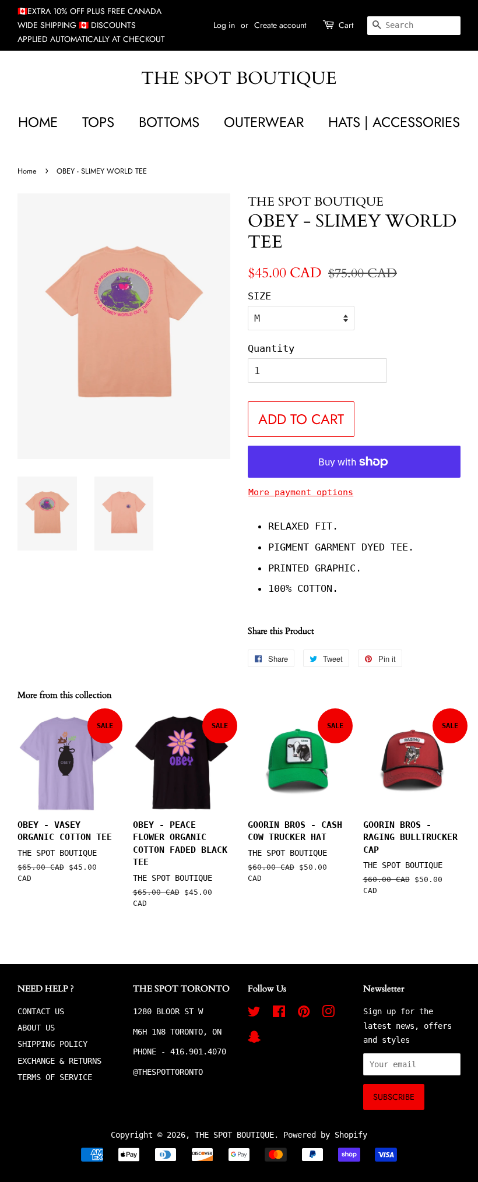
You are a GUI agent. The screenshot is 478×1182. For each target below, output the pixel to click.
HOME (38, 122)
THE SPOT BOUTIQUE (239, 78)
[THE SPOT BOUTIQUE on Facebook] (279, 1013)
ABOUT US (36, 1027)
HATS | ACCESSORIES (394, 122)
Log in (224, 25)
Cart (346, 25)
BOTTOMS (169, 122)
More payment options (300, 492)
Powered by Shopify (325, 1134)
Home (27, 171)
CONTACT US (40, 1011)
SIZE (259, 296)
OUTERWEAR (264, 122)
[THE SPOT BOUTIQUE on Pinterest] (303, 1013)
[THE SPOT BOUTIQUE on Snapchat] (254, 1039)
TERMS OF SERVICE (54, 1077)
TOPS (98, 122)
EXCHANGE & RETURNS (59, 1060)
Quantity (271, 348)
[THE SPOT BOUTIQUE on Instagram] (328, 1013)
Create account (280, 25)
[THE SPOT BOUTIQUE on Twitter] (254, 1013)
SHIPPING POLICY (52, 1044)
